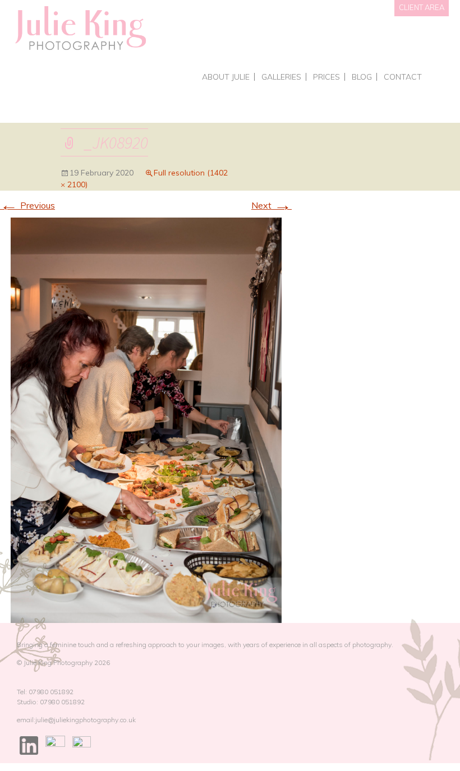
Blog (362, 77)
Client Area (421, 7)
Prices (326, 77)
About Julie (226, 77)
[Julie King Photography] (80, 29)
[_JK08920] (146, 419)
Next (271, 205)
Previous (27, 205)
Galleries (281, 77)
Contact (403, 77)
